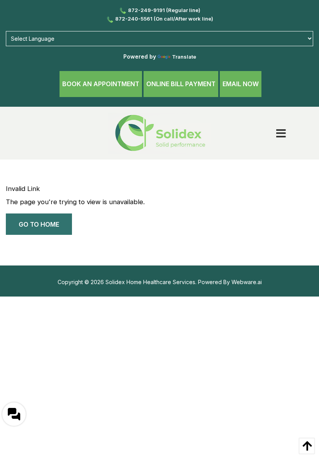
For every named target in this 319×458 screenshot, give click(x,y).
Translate (184, 57)
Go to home (39, 224)
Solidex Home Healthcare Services (150, 282)
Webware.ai (246, 282)
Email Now (241, 84)
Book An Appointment (100, 84)
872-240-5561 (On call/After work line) (164, 19)
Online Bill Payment (181, 84)
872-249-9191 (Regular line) (164, 10)
